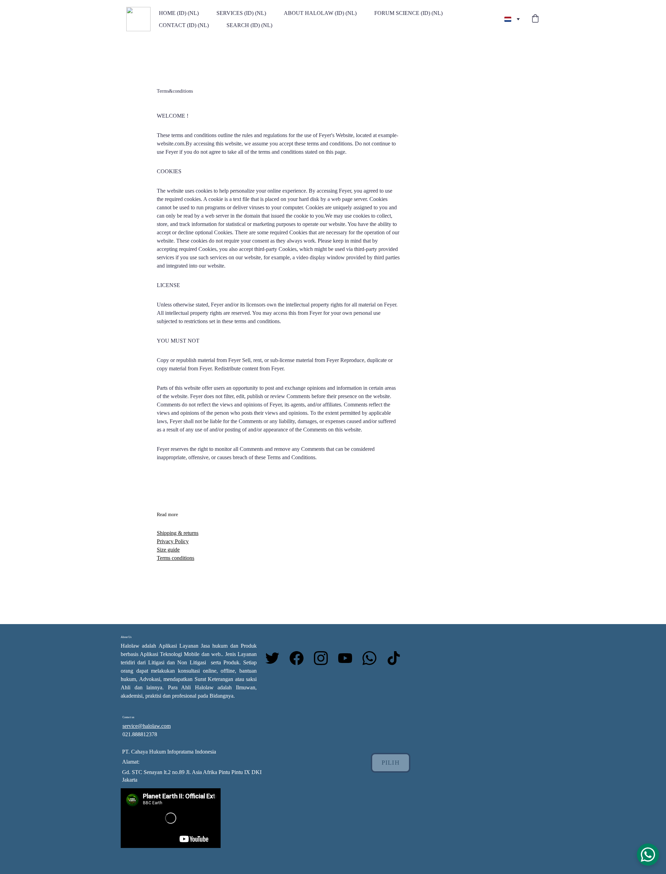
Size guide (168, 550)
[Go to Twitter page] (275, 658)
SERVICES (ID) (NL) (241, 13)
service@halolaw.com (146, 726)
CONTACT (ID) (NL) (184, 25)
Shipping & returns (177, 533)
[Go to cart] (535, 19)
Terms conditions (175, 558)
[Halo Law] (404, 729)
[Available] (445, 693)
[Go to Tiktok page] (394, 658)
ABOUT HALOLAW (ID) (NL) (320, 13)
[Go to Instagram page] (324, 658)
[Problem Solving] (527, 693)
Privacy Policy (173, 541)
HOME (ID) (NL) (179, 13)
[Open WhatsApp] (648, 854)
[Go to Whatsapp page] (372, 658)
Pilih (391, 762)
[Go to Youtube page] (348, 658)
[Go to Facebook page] (300, 658)
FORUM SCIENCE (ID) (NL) (408, 13)
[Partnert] (485, 693)
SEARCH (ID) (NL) (249, 25)
